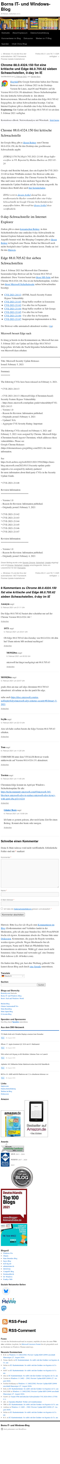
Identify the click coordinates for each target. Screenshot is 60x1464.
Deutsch (8, 976)
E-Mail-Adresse (7, 899)
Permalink (21, 567)
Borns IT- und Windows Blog (11, 996)
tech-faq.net (7, 1263)
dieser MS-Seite (43, 277)
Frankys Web (7, 1279)
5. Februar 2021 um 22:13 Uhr (13, 722)
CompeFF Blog (8, 1271)
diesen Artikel (40, 205)
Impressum (5, 1086)
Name (4, 890)
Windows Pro (8, 1253)
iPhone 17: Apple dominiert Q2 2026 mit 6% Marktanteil (20, 1044)
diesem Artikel (24, 194)
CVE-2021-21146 (12, 315)
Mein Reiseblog (6, 1009)
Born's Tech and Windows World (12, 998)
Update (48, 562)
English (14, 81)
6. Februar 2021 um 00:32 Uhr (18, 656)
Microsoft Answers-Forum (31, 1344)
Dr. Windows (8, 1276)
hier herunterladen (37, 187)
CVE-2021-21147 (12, 319)
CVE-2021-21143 (12, 301)
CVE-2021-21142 (12, 305)
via (50, 325)
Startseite (5, 32)
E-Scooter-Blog (6, 1014)
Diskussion (28, 38)
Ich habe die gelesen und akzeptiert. (28, 909)
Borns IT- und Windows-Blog (25, 6)
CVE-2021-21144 (12, 308)
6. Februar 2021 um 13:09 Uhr (16, 813)
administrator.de (8, 1266)
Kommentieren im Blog (11, 38)
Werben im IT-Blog (43, 38)
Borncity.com (5, 993)
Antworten (5, 621)
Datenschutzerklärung (39, 32)
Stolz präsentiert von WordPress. (15, 1429)
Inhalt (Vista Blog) (19, 43)
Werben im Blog (6, 1091)
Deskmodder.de (8, 1274)
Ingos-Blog (7, 1261)
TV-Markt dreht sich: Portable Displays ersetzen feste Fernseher (22, 1034)
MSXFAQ (6, 1269)
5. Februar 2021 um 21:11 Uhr (13, 607)
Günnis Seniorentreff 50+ (9, 1006)
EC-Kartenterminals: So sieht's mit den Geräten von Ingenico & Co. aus (33, 1375)
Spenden (5, 43)
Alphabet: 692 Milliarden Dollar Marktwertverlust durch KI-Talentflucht (25, 1064)
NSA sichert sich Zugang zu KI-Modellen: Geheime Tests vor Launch (24, 1054)
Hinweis (12, 249)
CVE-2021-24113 (12, 294)
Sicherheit (40, 562)
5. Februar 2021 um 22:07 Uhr (13, 680)
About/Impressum (20, 32)
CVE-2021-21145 (12, 312)
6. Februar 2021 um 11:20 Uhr (13, 750)
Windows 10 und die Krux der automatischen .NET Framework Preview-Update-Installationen (13, 56)
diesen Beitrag (29, 142)
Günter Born (35, 76)
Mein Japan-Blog (7, 1011)
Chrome (10, 565)
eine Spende (35, 966)
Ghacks (5, 1256)
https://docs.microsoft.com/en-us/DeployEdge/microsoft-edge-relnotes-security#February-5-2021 (29, 701)
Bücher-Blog (5, 1003)
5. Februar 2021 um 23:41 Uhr (16, 631)
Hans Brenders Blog (10, 1258)
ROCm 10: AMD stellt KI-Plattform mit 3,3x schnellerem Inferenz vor (24, 1074)
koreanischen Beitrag (29, 229)
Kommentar (6, 857)
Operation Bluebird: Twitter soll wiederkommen (25, 1402)
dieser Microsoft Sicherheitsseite (19, 284)
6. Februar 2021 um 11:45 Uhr (13, 778)
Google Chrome (29, 562)
